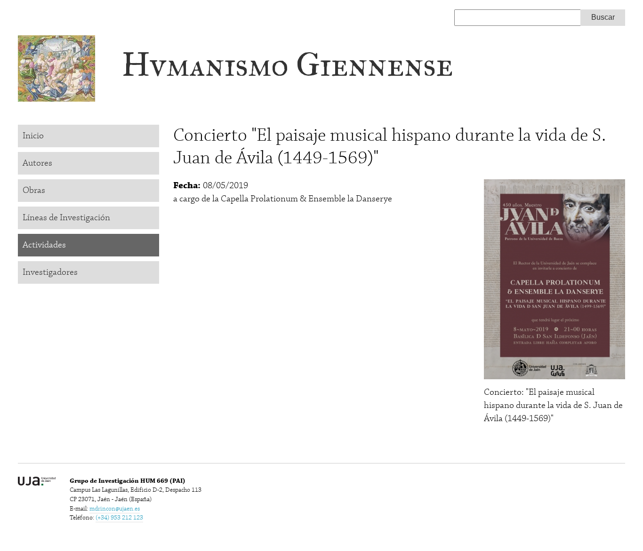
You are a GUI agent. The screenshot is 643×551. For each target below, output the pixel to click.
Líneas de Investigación (66, 218)
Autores (37, 163)
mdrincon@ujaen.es (114, 508)
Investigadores (50, 272)
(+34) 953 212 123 (119, 517)
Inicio (33, 136)
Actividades (44, 245)
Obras (34, 190)
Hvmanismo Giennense (287, 65)
